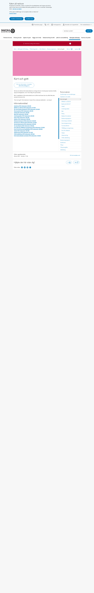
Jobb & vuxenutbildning (62, 37)
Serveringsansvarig (66, 123)
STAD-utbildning (66, 137)
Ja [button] (68, 162)
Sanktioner (63, 142)
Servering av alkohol (67, 121)
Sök (88, 31)
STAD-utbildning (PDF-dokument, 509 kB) (24, 134)
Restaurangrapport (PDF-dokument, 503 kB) (25, 121)
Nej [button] (76, 162)
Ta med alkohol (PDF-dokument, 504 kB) (24, 125)
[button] (37, 24)
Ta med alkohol (65, 125)
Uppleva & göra (27, 37)
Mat (62, 111)
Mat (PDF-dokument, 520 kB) (21, 114)
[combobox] (74, 31)
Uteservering (65, 135)
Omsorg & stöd (17, 37)
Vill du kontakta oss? (75, 155)
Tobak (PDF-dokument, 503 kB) (21, 130)
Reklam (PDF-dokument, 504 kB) (22, 119)
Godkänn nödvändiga (16, 18)
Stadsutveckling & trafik (49, 37)
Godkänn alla (29, 18)
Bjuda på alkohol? (66, 104)
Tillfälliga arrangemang (67, 128)
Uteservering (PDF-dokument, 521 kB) (23, 132)
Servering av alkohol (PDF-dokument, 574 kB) (25, 122)
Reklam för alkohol (66, 116)
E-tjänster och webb (65, 96)
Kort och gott (63, 99)
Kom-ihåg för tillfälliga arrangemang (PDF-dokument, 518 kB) (29, 127)
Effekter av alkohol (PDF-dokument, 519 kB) (25, 107)
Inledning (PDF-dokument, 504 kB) (22, 106)
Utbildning (63, 149)
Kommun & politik (85, 37)
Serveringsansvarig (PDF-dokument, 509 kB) (25, 124)
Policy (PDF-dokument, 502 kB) (21, 117)
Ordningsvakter (65, 108)
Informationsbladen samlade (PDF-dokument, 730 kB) (27, 135)
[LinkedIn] (27, 167)
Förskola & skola (8, 37)
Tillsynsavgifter (64, 147)
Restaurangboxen (65, 92)
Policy (63, 113)
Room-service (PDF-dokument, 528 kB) (23, 111)
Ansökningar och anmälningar (67, 94)
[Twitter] (25, 167)
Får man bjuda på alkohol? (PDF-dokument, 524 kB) (27, 109)
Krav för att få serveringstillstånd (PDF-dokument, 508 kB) (28, 129)
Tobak (63, 133)
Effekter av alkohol (66, 101)
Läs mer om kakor (17, 9)
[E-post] (30, 167)
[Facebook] (22, 167)
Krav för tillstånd (66, 130)
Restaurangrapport (66, 118)
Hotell (63, 106)
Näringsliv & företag (75, 37)
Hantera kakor (12, 13)
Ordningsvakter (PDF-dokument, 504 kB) (24, 116)
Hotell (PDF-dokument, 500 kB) (21, 112)
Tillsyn (61, 145)
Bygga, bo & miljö (37, 37)
